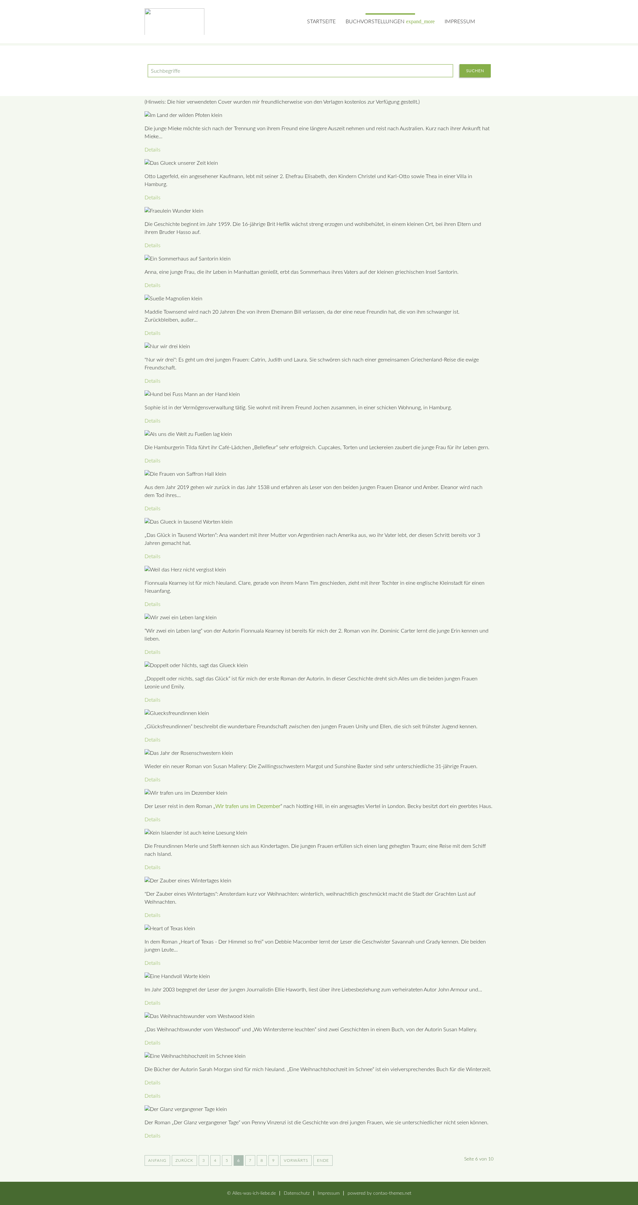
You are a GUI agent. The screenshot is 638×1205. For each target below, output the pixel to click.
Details (152, 149)
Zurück (184, 1160)
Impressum (460, 21)
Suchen (475, 71)
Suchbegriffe (165, 71)
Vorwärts (296, 1160)
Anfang (157, 1160)
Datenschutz (297, 1193)
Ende (323, 1160)
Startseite (321, 21)
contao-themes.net (392, 1193)
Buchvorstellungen (390, 21)
